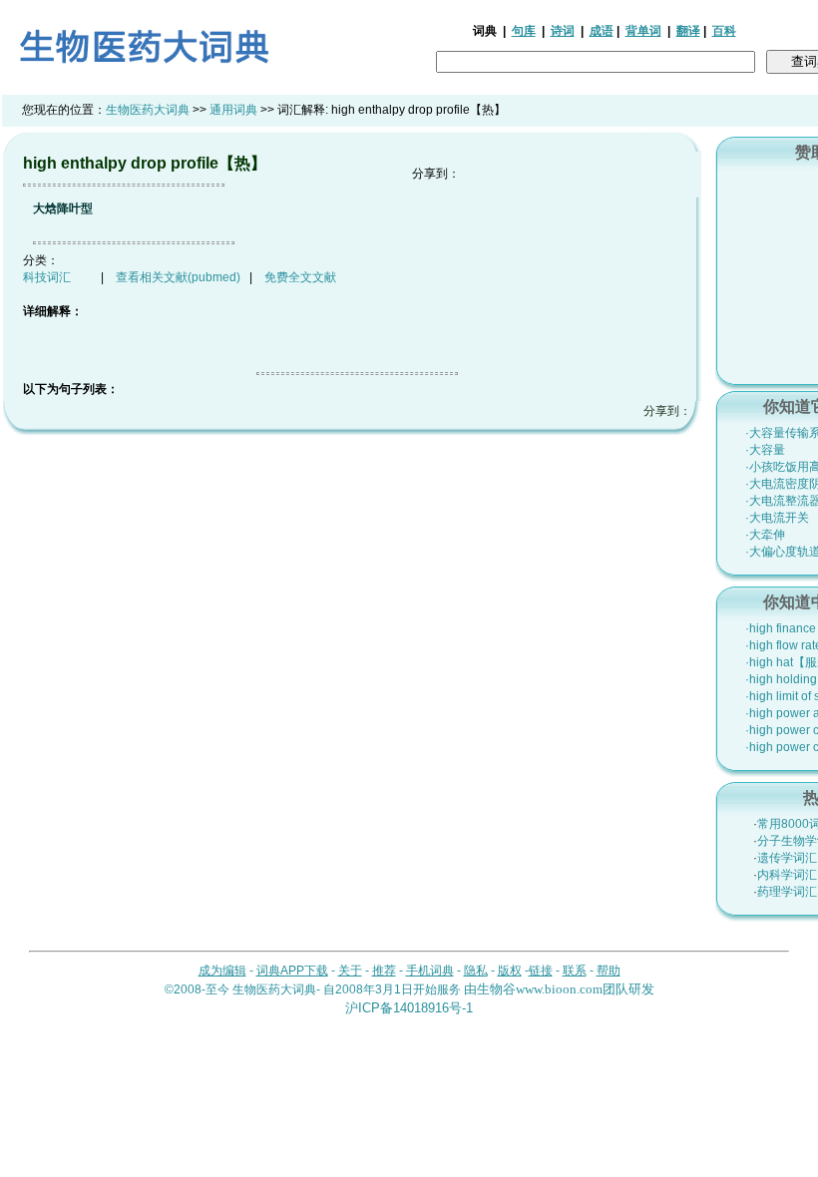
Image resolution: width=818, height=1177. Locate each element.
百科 (724, 31)
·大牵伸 (765, 535)
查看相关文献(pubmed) (178, 277)
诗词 (563, 31)
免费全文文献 (300, 277)
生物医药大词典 (148, 110)
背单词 (643, 31)
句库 (524, 31)
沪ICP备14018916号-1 (409, 1007)
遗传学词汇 (787, 858)
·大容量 (765, 450)
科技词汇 (47, 277)
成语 (602, 31)
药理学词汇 (787, 892)
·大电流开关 (777, 518)
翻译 (688, 31)
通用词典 (233, 110)
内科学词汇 (787, 875)
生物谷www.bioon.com (540, 988)
